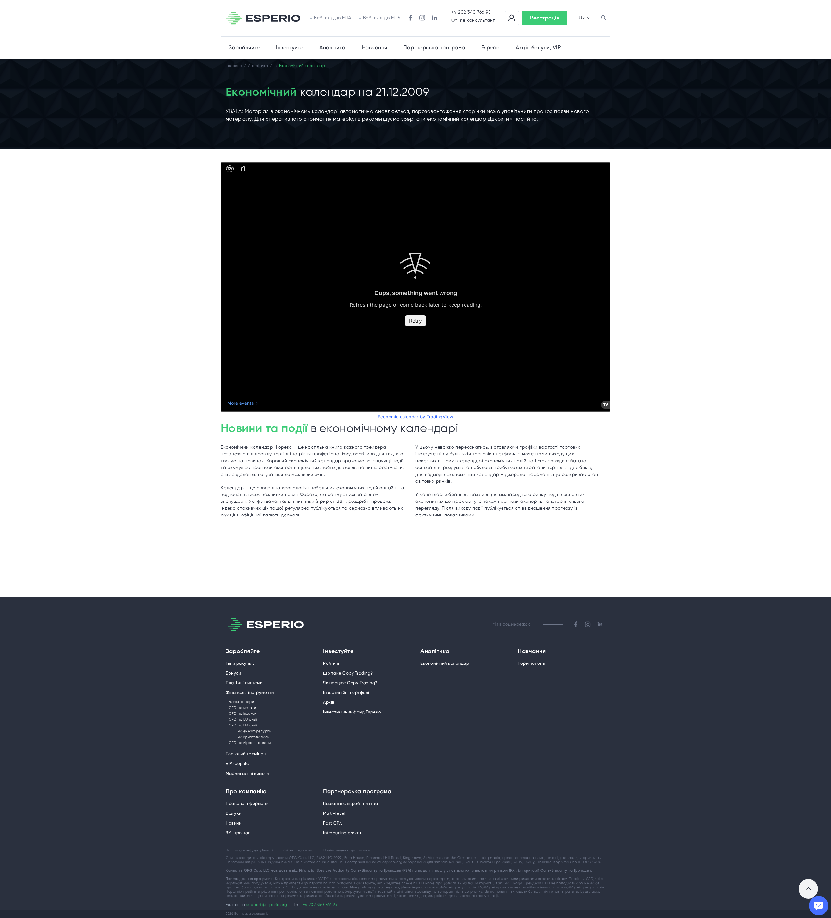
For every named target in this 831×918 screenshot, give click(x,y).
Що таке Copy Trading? (348, 673)
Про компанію (246, 792)
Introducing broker (342, 833)
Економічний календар (444, 664)
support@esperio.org (266, 905)
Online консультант (473, 20)
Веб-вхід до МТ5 (382, 18)
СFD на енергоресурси (250, 731)
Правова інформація (248, 804)
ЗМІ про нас (238, 833)
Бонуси (233, 673)
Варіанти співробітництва (350, 804)
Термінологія (531, 664)
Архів (329, 703)
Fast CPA (332, 823)
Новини (233, 823)
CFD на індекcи (242, 714)
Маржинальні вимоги (247, 774)
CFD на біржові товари (250, 743)
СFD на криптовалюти (249, 737)
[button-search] (603, 18)
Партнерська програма (357, 792)
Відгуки (234, 814)
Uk (582, 18)
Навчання (374, 48)
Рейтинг (331, 664)
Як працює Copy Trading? (350, 683)
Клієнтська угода (298, 850)
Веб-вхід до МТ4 (332, 18)
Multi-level (334, 814)
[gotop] (808, 889)
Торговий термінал (246, 754)
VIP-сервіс (237, 764)
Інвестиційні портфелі (346, 693)
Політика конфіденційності (249, 850)
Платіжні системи (244, 683)
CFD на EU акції (243, 720)
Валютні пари (241, 702)
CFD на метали (242, 708)
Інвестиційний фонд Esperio (352, 712)
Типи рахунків (240, 664)
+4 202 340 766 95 (471, 12)
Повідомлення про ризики (346, 850)
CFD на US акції (243, 725)
